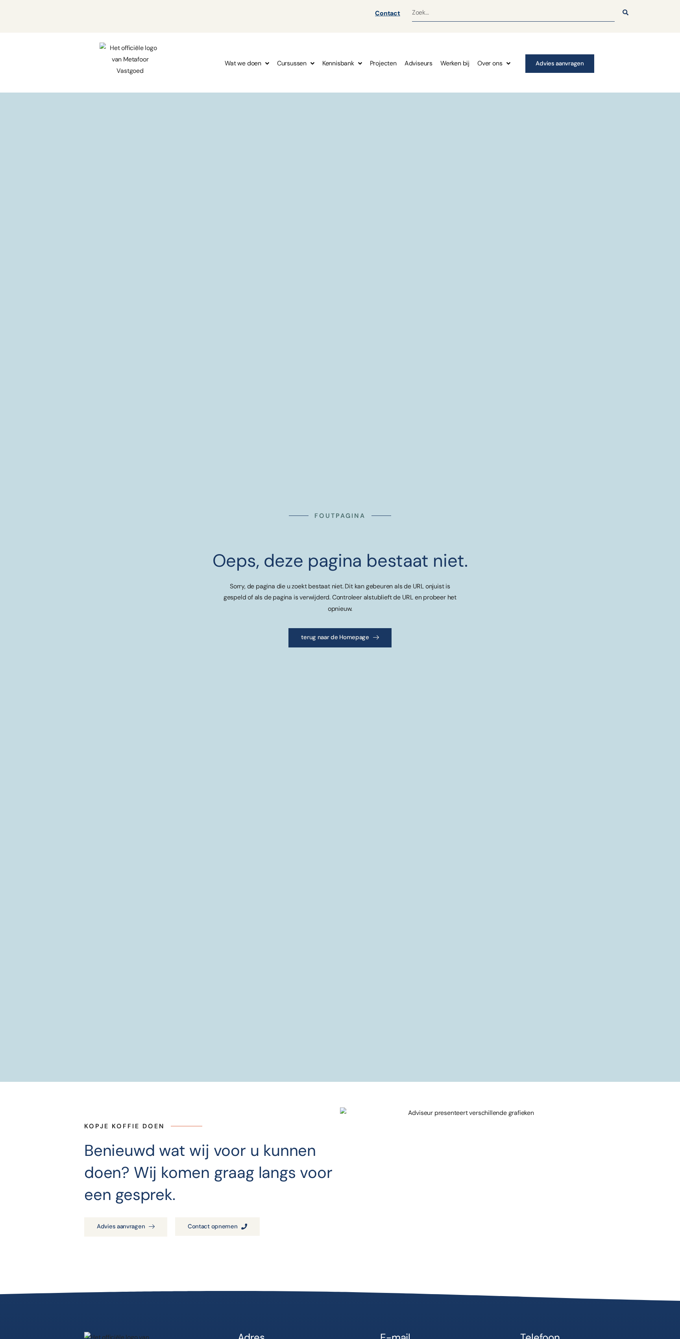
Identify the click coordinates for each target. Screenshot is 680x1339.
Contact (387, 13)
